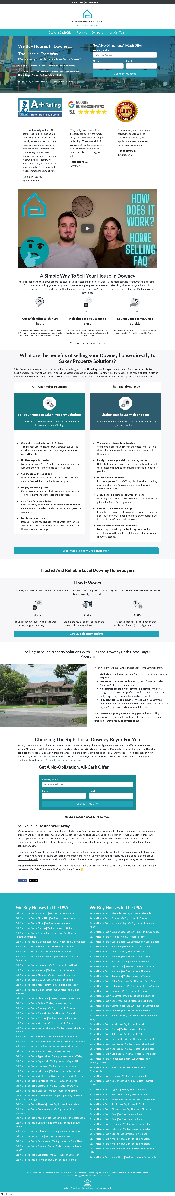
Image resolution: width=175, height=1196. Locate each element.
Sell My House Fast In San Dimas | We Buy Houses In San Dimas (122, 1001)
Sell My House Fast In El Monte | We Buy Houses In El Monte (46, 1036)
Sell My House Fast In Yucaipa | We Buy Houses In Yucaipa (45, 970)
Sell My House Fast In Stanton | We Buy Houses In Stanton (119, 1076)
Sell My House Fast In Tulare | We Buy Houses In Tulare (117, 1034)
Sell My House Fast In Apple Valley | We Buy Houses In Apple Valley (49, 1056)
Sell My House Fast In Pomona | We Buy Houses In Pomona (120, 1010)
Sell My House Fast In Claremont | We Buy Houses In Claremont (48, 998)
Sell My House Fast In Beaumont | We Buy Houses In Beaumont (122, 996)
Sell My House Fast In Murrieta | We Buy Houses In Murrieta (120, 971)
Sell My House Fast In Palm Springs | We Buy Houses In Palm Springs (124, 986)
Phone (96, 61)
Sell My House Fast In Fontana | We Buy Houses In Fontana (45, 946)
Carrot (108, 1188)
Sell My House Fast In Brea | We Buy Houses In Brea (116, 1114)
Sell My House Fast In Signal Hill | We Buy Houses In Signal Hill (47, 1061)
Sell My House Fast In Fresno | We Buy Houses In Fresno (118, 1029)
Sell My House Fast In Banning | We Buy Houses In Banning (119, 991)
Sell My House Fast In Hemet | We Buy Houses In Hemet (118, 937)
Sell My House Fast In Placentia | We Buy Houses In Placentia (120, 1109)
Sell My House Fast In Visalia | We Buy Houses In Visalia (117, 1024)
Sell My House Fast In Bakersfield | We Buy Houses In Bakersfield (122, 1039)
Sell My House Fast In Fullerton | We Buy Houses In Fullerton (120, 1129)
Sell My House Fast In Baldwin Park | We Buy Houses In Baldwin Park (50, 1041)
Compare (97, 33)
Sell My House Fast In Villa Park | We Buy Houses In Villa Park (46, 1091)
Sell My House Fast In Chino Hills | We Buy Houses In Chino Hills (48, 918)
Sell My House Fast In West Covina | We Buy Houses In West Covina (50, 1076)
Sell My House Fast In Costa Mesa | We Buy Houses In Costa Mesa (49, 1141)
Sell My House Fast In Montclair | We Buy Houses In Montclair (47, 985)
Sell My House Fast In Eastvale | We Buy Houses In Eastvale (120, 956)
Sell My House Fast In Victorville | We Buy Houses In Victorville (47, 1086)
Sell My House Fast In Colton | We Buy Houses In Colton (44, 1003)
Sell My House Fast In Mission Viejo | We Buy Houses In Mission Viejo (50, 1118)
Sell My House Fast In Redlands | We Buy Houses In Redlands (47, 913)
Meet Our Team (116, 33)
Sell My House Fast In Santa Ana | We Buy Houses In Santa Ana (121, 1094)
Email (129, 61)
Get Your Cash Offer (60, 33)
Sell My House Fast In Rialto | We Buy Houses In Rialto (43, 951)
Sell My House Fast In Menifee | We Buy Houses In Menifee (45, 975)
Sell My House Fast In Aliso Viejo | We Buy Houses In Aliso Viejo (47, 1104)
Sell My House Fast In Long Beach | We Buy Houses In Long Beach (123, 1054)
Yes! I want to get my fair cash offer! (86, 551)
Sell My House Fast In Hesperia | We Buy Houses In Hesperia (46, 1066)
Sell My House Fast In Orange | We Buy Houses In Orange (118, 1134)
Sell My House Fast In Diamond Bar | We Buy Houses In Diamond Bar (124, 1006)
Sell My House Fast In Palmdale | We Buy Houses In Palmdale (47, 1160)
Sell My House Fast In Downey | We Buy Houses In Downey (45, 1008)
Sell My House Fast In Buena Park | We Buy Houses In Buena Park (122, 1099)
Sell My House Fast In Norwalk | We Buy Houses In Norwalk (45, 1013)
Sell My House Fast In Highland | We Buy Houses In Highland (46, 965)
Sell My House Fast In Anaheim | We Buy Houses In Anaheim (120, 1139)
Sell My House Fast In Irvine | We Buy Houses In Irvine (43, 1136)
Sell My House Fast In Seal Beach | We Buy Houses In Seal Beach (122, 1044)
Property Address (102, 50)
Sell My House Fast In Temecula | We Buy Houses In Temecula (121, 976)
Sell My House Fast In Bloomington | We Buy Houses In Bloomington (50, 941)
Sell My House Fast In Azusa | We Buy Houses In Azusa (43, 1051)
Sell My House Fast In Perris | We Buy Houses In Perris (117, 951)
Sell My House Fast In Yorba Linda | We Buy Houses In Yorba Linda (123, 1157)
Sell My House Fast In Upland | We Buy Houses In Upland (44, 980)
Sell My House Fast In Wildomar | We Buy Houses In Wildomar (121, 946)
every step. (99, 343)
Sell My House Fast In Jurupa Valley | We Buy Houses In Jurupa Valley (124, 932)
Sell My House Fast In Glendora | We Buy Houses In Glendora (46, 1046)
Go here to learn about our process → (65, 760)
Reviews (82, 33)
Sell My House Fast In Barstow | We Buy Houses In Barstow (46, 1018)
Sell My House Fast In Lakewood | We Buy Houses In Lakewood (48, 1071)
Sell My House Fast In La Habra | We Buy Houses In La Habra (120, 1124)
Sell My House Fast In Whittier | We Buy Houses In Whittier (45, 1023)
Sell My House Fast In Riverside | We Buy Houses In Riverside (120, 913)
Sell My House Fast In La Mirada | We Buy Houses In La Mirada (47, 1081)
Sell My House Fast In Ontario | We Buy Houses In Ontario (45, 928)
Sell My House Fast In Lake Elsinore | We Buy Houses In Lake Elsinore (124, 941)
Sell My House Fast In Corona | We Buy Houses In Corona (118, 918)
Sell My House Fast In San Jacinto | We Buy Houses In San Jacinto (123, 966)
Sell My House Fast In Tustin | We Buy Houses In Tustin (117, 1104)
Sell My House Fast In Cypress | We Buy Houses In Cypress (119, 1089)
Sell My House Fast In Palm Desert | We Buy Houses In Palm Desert (123, 981)
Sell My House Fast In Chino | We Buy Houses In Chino (43, 923)
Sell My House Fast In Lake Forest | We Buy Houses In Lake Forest (49, 1131)
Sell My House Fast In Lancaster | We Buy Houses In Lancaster (47, 1155)
